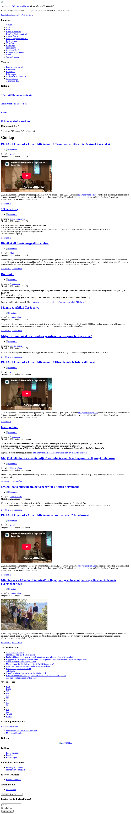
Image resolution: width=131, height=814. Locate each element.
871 (7, 698)
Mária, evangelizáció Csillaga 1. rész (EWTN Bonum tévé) (30, 664)
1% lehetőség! (10, 209)
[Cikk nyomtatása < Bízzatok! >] (11, 279)
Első (8, 686)
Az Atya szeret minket (15, 652)
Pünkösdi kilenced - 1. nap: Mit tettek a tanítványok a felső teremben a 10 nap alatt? (40, 657)
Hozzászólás (6, 204)
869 (7, 693)
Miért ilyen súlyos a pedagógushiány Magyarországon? (28, 666)
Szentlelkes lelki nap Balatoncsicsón (20, 655)
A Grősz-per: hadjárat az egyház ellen (21, 678)
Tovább (9, 714)
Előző (8, 689)
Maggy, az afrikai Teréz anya (20, 307)
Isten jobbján (9, 427)
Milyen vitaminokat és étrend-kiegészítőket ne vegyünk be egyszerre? (46, 336)
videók (12, 154)
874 (7, 705)
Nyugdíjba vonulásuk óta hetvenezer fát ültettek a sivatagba (40, 486)
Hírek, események (17, 219)
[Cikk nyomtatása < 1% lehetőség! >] (11, 214)
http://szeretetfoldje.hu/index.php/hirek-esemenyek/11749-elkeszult (59, 302)
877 (7, 712)
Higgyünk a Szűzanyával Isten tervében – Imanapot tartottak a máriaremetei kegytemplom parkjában (46, 659)
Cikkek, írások (16, 317)
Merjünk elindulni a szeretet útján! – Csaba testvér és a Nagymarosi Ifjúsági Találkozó (58, 458)
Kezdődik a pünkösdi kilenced (18, 669)
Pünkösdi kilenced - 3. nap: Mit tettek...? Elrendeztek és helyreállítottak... (49, 362)
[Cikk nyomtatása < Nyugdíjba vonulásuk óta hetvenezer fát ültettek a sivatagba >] (11, 492)
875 (7, 707)
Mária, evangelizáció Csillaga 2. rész (21, 662)
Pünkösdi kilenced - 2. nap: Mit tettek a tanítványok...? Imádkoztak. (45, 515)
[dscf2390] (65, 743)
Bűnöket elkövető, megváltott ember (25, 243)
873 (7, 703)
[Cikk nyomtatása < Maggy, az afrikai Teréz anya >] (11, 313)
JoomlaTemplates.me (9, 15)
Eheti (12, 253)
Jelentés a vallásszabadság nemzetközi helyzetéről (26, 673)
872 (7, 700)
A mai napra (15, 284)
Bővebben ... (6, 269)
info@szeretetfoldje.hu (19, 6)
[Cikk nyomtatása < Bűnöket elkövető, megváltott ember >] (11, 249)
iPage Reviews (27, 15)
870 (7, 696)
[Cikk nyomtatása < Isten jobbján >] (11, 432)
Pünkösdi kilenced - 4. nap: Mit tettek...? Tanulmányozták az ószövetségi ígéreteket (55, 144)
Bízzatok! (7, 274)
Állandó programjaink (10, 726)
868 (7, 691)
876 (7, 710)
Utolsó (9, 716)
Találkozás (10, 671)
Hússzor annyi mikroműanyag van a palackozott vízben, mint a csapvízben (36, 675)
